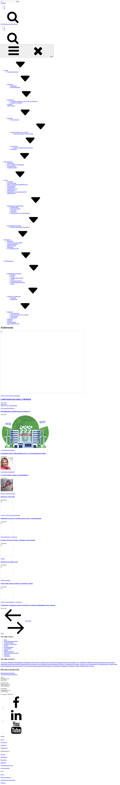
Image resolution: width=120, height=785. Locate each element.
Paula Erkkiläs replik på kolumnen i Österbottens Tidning (17, 583)
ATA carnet (13, 210)
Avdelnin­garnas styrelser (16, 278)
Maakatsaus (8, 666)
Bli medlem (10, 241)
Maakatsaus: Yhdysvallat (8, 496)
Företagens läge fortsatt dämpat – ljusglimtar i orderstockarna (18, 540)
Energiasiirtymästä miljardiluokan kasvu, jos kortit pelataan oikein (23, 453)
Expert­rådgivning (11, 183)
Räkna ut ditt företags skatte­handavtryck (17, 184)
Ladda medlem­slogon (12, 244)
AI (1, 662)
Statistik (6, 650)
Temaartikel (71, 666)
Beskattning (18, 662)
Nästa (2, 633)
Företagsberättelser (9, 643)
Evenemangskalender (12, 72)
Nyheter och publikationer (14, 296)
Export (46, 662)
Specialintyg (13, 211)
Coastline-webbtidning (16, 102)
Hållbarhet (90, 662)
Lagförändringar (103, 664)
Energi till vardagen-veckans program (23, 133)
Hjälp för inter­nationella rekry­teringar (23, 147)
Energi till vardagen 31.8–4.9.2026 (19, 132)
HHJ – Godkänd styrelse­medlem (15, 164)
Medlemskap (7, 239)
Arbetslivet (11, 662)
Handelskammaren (9, 261)
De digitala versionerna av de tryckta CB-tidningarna (24, 101)
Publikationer (10, 100)
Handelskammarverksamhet (14, 273)
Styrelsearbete (56, 666)
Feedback (3, 3)
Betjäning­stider (14, 207)
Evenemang (4, 742)
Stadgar (12, 284)
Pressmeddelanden (5, 537)
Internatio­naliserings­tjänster (14, 225)
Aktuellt (6, 70)
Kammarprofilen (25, 664)
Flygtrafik (52, 662)
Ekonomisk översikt (37, 662)
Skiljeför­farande (11, 193)
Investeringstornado (13, 664)
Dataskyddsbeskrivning (7, 765)
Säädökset (64, 666)
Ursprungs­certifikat (15, 208)
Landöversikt (113, 664)
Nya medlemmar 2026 (13, 248)
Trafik (77, 666)
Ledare (3, 666)
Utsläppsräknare (11, 186)
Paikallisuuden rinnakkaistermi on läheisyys (15, 411)
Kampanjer (10, 118)
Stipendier (9, 104)
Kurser (2, 739)
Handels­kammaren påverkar (17, 282)
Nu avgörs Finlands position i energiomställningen (14, 475)
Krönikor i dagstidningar (10, 644)
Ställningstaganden (15, 87)
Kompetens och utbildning (39, 664)
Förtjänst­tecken (11, 190)
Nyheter (3, 395)
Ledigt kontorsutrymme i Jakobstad (16, 399)
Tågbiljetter (10, 181)
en (4, 8)
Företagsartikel (71, 662)
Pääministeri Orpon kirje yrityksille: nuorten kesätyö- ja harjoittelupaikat (21, 518)
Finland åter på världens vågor (9, 562)
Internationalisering (100, 662)
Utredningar (13, 86)
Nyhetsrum (10, 84)
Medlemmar (10, 247)
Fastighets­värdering (12, 189)
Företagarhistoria (61, 662)
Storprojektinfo (11, 105)
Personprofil (16, 666)
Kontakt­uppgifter (11, 322)
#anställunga (13, 149)
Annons (5, 662)
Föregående (28, 621)
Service (6, 180)
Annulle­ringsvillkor (12, 167)
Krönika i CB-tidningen (65, 664)
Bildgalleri (10, 319)
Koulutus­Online (11, 166)
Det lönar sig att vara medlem (14, 242)
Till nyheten (4, 404)
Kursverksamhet (8, 161)
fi (4, 6)
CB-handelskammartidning (8, 408)
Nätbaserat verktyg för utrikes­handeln (20, 213)
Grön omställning (81, 662)
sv (4, 7)
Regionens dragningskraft (37, 666)
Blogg (5, 640)
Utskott (12, 279)
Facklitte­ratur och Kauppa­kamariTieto (17, 192)
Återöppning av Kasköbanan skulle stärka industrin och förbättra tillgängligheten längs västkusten (28, 605)
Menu (51, 56)
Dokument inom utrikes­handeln (15, 206)
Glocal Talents (14, 146)
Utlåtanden (7, 654)
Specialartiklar (7, 648)
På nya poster (25, 666)
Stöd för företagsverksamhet (12, 395)
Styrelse (12, 276)
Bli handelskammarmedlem (8, 673)
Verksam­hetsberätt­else (16, 281)
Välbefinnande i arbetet (87, 666)
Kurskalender (10, 163)
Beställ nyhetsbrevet (6, 777)
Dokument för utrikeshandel (8, 780)
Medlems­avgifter (11, 245)
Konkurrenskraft (53, 664)
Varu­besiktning (11, 187)
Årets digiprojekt (14, 119)
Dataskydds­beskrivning (13, 323)
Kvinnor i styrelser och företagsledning (86, 664)
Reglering (49, 666)
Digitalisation (27, 662)
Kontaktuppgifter (5, 768)
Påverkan (12, 275)
